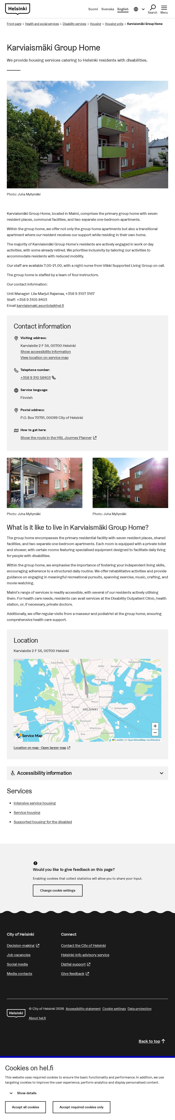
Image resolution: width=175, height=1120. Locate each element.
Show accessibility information (45, 351)
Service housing (27, 812)
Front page (14, 24)
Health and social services (42, 24)
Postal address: (32, 410)
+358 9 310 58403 (38, 377)
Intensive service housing (35, 803)
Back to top (149, 1041)
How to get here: (33, 430)
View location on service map (44, 357)
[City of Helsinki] (16, 1013)
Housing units (114, 24)
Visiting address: (33, 338)
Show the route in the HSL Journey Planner (56, 437)
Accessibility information (44, 773)
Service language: (34, 390)
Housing (95, 24)
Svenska (107, 9)
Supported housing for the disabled (43, 821)
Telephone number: (35, 370)
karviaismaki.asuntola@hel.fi (40, 305)
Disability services (74, 24)
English (122, 9)
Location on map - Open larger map (40, 747)
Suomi (93, 9)
